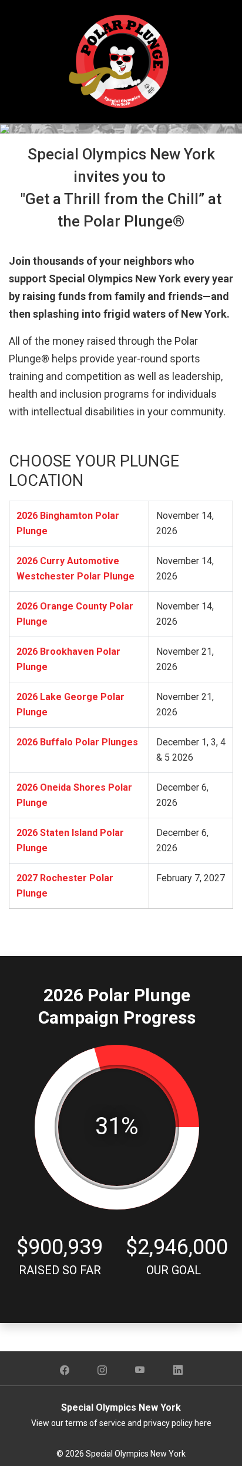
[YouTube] (140, 1370)
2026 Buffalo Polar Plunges (77, 742)
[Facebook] (64, 1370)
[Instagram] (102, 1370)
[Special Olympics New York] (121, 60)
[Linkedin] (178, 1370)
